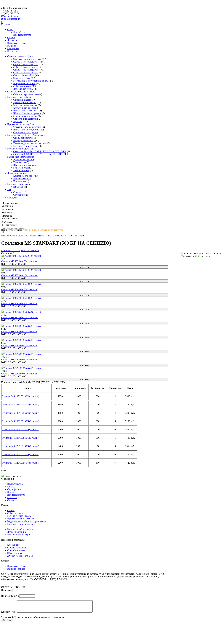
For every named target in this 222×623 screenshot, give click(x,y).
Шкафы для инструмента (26, 129)
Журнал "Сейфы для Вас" (20, 555)
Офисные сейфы (21, 78)
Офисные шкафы (22, 99)
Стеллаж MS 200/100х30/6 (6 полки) (20, 421)
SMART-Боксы (21, 167)
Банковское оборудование (20, 157)
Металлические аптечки (25, 146)
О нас (10, 29)
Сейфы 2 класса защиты (25, 64)
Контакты (12, 51)
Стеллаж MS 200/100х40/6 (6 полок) (19, 331)
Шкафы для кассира (23, 165)
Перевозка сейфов (16, 43)
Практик (17, 121)
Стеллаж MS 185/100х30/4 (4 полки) (19, 261)
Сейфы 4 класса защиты (25, 70)
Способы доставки (17, 547)
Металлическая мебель (19, 97)
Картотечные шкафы (24, 108)
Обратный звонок (10, 16)
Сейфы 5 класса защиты (25, 72)
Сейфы (10, 510)
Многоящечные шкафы (25, 105)
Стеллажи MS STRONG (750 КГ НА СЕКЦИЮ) (38, 154)
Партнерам (13, 492)
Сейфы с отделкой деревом (21, 91)
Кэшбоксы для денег (24, 176)
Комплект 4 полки (10, 250)
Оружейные (19, 195)
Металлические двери (18, 184)
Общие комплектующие (25, 132)
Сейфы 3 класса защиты (25, 67)
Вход (3, 19)
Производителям (22, 35)
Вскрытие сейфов (16, 568)
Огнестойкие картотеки (25, 118)
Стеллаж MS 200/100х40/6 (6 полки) (20, 429)
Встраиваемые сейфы (24, 83)
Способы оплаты (16, 550)
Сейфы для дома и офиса (20, 56)
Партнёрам (19, 32)
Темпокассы (19, 162)
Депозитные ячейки (23, 159)
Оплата (11, 37)
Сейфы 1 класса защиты (25, 61)
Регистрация (13, 19)
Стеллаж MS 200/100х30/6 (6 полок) (19, 289)
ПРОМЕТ (18, 186)
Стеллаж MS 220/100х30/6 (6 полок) (19, 303)
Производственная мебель (20, 124)
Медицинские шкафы (24, 140)
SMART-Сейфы (21, 170)
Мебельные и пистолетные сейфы (30, 80)
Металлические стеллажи (20, 148)
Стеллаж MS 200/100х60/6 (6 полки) (20, 438)
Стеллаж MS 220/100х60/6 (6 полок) (19, 373)
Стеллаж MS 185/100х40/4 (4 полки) (19, 275)
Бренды (11, 486)
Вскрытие (12, 45)
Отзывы (11, 500)
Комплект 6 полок (30, 250)
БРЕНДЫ (12, 197)
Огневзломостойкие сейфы (27, 59)
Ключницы (19, 181)
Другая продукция (16, 173)
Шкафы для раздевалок (25, 110)
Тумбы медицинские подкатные (30, 143)
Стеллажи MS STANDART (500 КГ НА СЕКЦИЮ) (39, 151)
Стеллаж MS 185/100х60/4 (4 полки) (19, 317)
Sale (9, 189)
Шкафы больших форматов (27, 113)
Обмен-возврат (15, 553)
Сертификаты (14, 489)
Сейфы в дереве (15, 513)
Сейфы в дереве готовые (26, 94)
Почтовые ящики (22, 178)
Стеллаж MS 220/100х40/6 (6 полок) (19, 345)
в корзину (84, 267)
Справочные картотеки (25, 116)
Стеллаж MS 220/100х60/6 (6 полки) (20, 462)
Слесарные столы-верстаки (27, 127)
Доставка (12, 40)
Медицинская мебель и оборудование (26, 135)
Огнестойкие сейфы (23, 75)
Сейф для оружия (22, 86)
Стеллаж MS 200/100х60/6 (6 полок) (19, 359)
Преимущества (15, 484)
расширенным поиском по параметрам (43, 230)
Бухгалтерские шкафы (24, 102)
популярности (213, 253)
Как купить (13, 48)
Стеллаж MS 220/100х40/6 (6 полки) (20, 454)
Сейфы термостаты (23, 137)
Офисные (18, 192)
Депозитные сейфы (23, 89)
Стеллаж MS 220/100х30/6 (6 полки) (20, 446)
